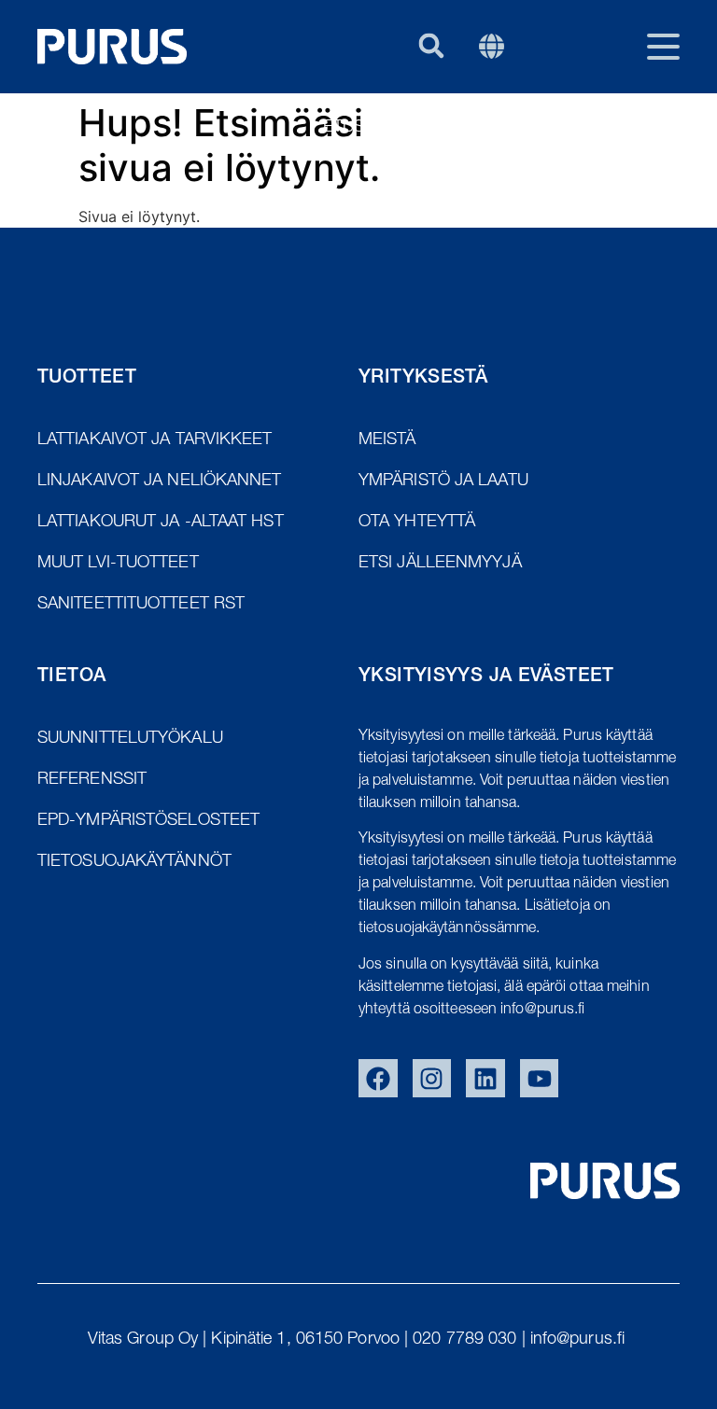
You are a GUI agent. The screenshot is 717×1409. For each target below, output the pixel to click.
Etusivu (356, 127)
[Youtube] (539, 1078)
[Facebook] (378, 1078)
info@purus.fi (579, 1340)
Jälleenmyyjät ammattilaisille (543, 178)
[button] (430, 45)
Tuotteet (467, 127)
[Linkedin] (485, 1078)
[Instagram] (432, 1078)
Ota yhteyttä (603, 127)
